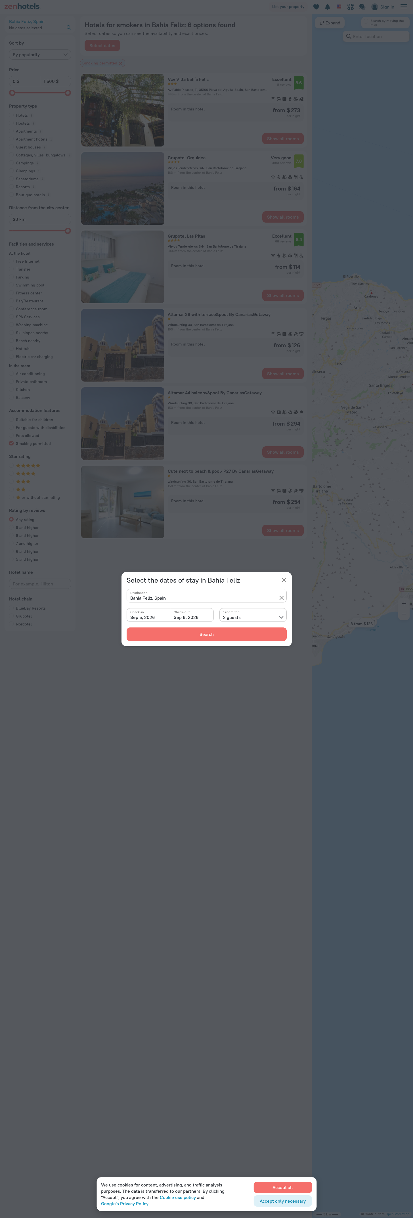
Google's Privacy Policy (124, 1203)
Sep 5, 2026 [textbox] (142, 617)
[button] (281, 597)
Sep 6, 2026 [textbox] (186, 617)
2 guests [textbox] (232, 617)
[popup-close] (283, 580)
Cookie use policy (178, 1197)
